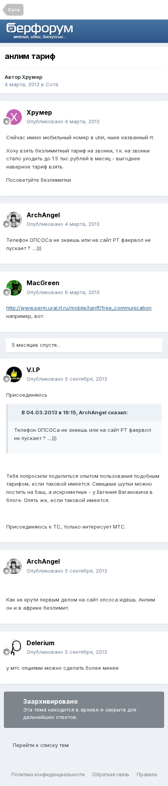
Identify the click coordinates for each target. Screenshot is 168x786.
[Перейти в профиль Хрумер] (14, 117)
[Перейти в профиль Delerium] (14, 647)
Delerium (40, 643)
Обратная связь (110, 774)
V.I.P (33, 370)
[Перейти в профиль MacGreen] (14, 288)
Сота (52, 84)
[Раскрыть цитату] (17, 412)
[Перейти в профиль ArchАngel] (14, 219)
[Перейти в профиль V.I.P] (14, 374)
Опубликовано (63, 121)
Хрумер (32, 77)
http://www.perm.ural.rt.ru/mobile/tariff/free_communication (79, 308)
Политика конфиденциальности (48, 774)
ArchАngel (43, 215)
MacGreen (43, 283)
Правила (147, 774)
